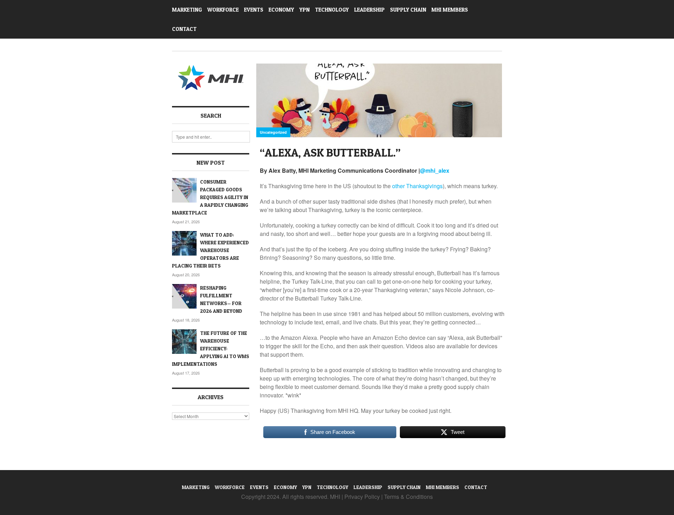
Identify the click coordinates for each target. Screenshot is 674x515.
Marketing (187, 9)
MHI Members (449, 9)
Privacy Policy (362, 497)
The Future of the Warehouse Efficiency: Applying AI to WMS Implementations (210, 348)
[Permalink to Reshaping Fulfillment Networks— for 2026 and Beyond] (184, 296)
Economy (281, 9)
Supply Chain (408, 9)
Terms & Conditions (408, 497)
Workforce (223, 9)
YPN (304, 9)
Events (253, 9)
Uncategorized (273, 132)
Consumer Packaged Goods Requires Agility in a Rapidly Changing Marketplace (210, 197)
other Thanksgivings (417, 186)
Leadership (369, 9)
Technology (332, 9)
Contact (184, 29)
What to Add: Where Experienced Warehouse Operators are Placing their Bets (210, 250)
